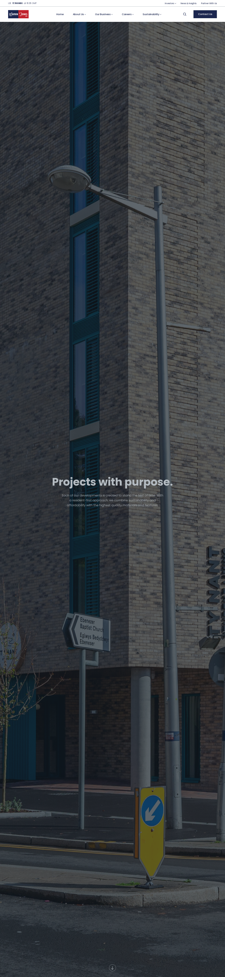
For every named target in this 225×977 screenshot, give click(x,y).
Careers (127, 14)
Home (60, 14)
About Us (79, 14)
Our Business (103, 14)
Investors (170, 3)
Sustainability (151, 14)
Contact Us (205, 14)
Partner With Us (209, 3)
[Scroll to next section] (112, 967)
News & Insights (189, 3)
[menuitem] (170, 3)
